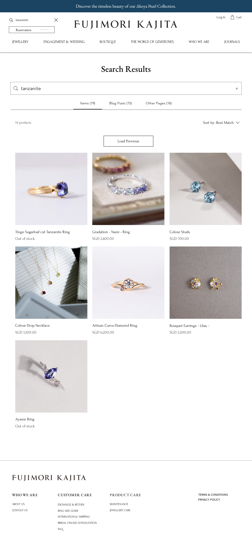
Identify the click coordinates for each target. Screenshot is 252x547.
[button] (20, 41)
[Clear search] (56, 20)
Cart (239, 17)
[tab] (87, 103)
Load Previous (128, 141)
